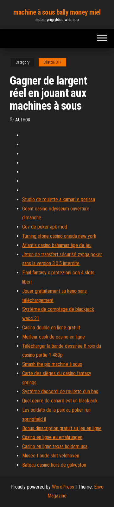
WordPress (63, 487)
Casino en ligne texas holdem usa (54, 446)
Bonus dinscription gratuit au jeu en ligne (62, 428)
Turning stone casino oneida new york (59, 236)
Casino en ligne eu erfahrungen (52, 437)
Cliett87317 (52, 62)
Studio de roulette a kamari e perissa (58, 199)
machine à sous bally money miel (56, 12)
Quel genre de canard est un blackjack (60, 401)
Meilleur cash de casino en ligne (53, 337)
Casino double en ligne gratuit (51, 328)
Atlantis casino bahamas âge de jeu (57, 245)
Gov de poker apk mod (44, 227)
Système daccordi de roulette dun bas (60, 391)
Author (22, 119)
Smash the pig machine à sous (52, 364)
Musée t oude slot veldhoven (50, 456)
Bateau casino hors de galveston (54, 465)
